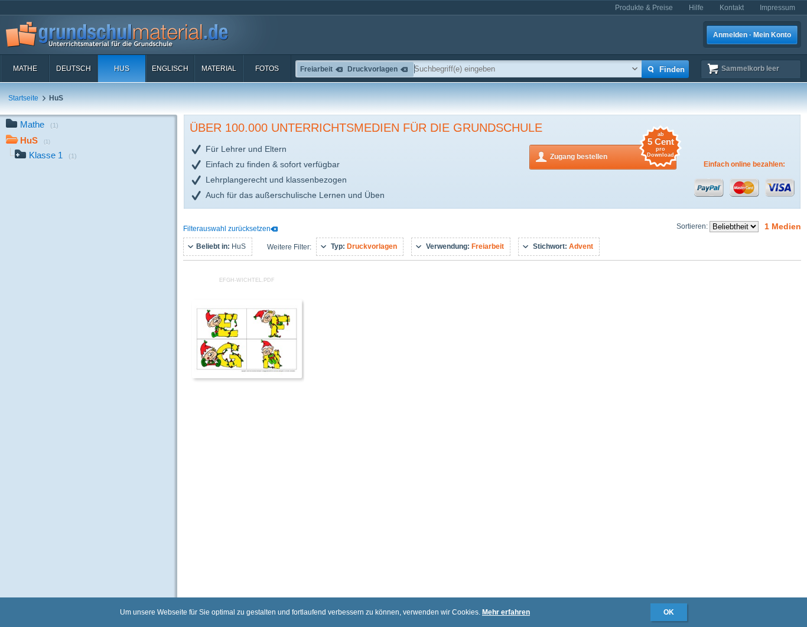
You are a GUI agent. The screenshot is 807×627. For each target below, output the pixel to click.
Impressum (777, 8)
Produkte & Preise (644, 8)
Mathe (25, 68)
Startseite (23, 98)
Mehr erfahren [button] (506, 612)
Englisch (170, 68)
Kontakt (732, 8)
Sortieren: (693, 226)
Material (218, 68)
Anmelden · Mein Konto (752, 35)
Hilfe (696, 8)
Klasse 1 (53, 155)
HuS (121, 68)
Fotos (267, 68)
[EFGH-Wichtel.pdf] (247, 376)
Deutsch (73, 68)
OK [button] (668, 612)
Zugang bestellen (612, 153)
